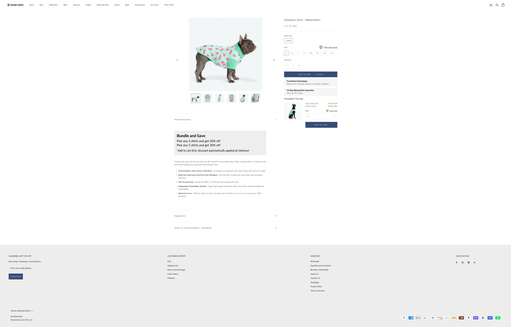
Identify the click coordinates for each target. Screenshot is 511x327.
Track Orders (172, 274)
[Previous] (177, 60)
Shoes (116, 5)
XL (304, 53)
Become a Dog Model (319, 270)
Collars (88, 5)
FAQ (169, 261)
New (41, 5)
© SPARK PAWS (16, 317)
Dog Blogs (315, 282)
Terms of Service (318, 291)
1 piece (288, 40)
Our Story (154, 5)
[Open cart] (503, 4)
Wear (65, 5)
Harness (76, 5)
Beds (127, 5)
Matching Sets (103, 5)
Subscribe (15, 276)
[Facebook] (457, 262)
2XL (310, 53)
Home (31, 5)
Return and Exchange (176, 270)
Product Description (182, 119)
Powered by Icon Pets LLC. (22, 320)
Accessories (140, 5)
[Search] (497, 4)
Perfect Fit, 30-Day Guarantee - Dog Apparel (193, 228)
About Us (314, 274)
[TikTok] (474, 262)
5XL (331, 53)
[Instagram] (462, 262)
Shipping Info (179, 216)
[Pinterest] (468, 262)
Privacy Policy (316, 286)
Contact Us (315, 278)
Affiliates (171, 278)
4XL (324, 53)
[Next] (274, 60)
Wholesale (315, 261)
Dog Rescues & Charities (321, 266)
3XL (317, 53)
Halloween (53, 5)
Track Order (169, 5)
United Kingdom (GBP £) (21, 311)
